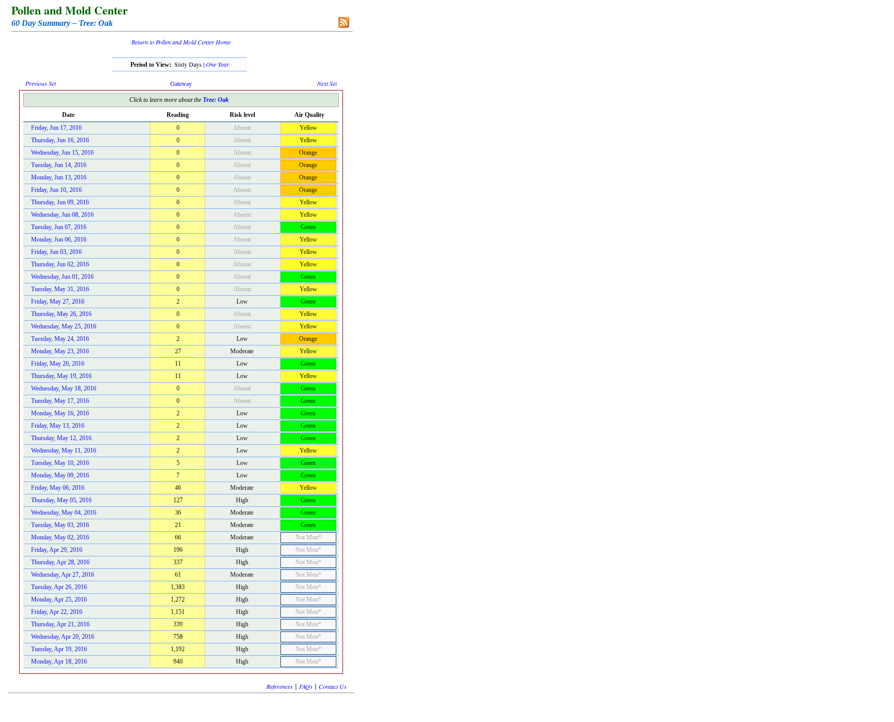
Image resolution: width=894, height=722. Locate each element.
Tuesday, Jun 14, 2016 (58, 165)
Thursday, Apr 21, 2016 (60, 624)
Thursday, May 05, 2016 (61, 500)
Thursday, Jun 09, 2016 (60, 202)
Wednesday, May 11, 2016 (63, 450)
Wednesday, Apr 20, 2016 (62, 636)
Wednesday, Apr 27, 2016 (62, 574)
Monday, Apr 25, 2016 (59, 599)
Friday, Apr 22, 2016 (56, 611)
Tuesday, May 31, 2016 (60, 289)
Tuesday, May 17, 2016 (60, 400)
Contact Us (333, 686)
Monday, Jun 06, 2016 (58, 239)
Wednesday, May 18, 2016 (63, 388)
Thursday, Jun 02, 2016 (60, 264)
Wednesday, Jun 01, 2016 (62, 276)
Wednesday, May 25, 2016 (63, 326)
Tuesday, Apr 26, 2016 (59, 587)
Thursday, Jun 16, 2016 (60, 140)
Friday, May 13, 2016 (57, 425)
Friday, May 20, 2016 (57, 363)
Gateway (181, 83)
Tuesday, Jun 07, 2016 (58, 227)
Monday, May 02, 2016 (60, 537)
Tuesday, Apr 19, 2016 (59, 649)
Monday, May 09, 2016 (60, 475)
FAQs (305, 686)
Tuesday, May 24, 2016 (60, 338)
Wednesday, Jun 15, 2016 (62, 152)
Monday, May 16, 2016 (60, 413)
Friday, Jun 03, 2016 (56, 251)
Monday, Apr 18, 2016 (59, 661)
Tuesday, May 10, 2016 (60, 463)
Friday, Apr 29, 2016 (56, 549)
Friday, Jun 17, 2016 (56, 127)
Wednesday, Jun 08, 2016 (62, 214)
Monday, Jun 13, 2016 (58, 177)
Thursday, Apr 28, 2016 (60, 562)
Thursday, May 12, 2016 (61, 438)
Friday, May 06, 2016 (57, 487)
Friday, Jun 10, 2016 (56, 189)
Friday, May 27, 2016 (57, 301)
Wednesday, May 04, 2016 (63, 512)
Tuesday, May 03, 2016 (60, 525)
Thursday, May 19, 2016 (61, 376)
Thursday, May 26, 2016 (61, 314)
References (279, 686)
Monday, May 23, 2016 (60, 351)
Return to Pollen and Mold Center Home (181, 42)
